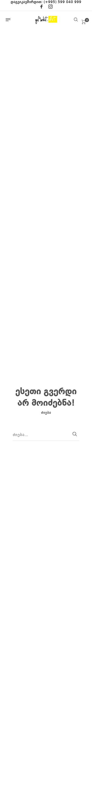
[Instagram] (50, 7)
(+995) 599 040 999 (62, 2)
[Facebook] (41, 7)
